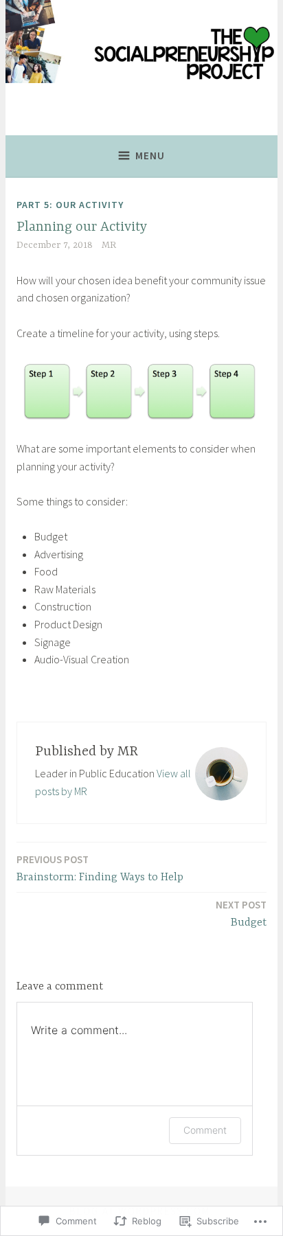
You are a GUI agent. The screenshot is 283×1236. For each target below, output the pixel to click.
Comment (205, 1130)
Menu (150, 155)
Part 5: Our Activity (70, 204)
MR (109, 245)
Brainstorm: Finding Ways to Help (99, 868)
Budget (241, 913)
